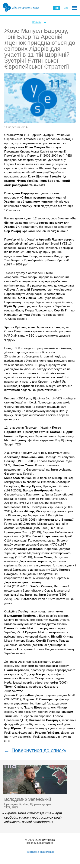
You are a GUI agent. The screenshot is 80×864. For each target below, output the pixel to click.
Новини (36, 22)
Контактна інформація (40, 851)
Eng (66, 7)
